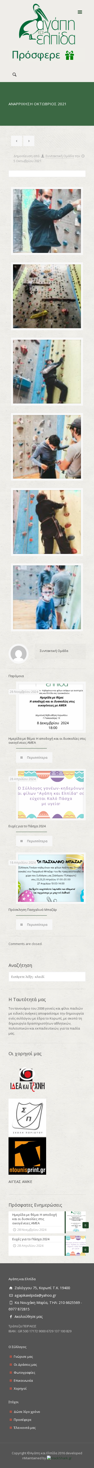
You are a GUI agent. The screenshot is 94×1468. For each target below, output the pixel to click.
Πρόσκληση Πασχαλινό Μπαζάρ (33, 909)
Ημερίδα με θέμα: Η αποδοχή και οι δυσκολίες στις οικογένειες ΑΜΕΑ (47, 740)
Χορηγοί (20, 1388)
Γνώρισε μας (23, 1356)
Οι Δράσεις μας (25, 1364)
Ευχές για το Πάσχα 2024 (27, 826)
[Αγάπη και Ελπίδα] (47, 24)
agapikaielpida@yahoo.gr (35, 1295)
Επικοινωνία (23, 1380)
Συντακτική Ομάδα (60, 156)
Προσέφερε (23, 1419)
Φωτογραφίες (24, 1372)
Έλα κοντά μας (25, 1427)
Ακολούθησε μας (29, 1316)
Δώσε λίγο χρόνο (27, 1411)
